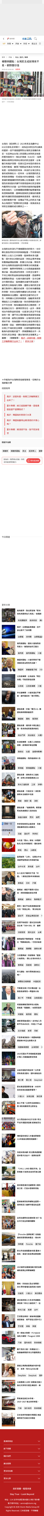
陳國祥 (20, 669)
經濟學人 (32, 451)
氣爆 (29, 1309)
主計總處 (21, 1030)
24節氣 (33, 850)
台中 (38, 866)
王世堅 (20, 1326)
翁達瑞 (28, 965)
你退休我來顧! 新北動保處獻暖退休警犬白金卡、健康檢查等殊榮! (29, 1154)
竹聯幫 (28, 997)
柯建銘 (20, 1014)
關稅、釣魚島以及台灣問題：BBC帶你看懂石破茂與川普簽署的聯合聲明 (29, 1285)
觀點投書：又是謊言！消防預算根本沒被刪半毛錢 (29, 793)
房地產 (30, 866)
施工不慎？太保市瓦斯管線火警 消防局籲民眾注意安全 (29, 1104)
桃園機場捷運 (23, 1047)
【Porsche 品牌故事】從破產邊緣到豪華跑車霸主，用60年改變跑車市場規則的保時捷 (29, 1236)
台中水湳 (21, 866)
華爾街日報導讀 (24, 981)
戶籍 (34, 883)
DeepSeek (38, 1080)
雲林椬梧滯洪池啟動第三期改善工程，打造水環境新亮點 (29, 1187)
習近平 (27, 833)
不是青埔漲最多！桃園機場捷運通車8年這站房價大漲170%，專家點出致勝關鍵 (29, 1039)
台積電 (20, 636)
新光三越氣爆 (23, 784)
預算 (20, 800)
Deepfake (22, 1375)
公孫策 (20, 686)
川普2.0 (21, 1096)
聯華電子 (37, 899)
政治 (17, 57)
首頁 (3, 57)
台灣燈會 (35, 1047)
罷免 (28, 718)
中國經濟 (37, 981)
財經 (25, 43)
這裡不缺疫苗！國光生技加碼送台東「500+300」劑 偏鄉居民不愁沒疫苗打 (29, 924)
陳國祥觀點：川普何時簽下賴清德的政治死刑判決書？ (29, 661)
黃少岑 (20, 997)
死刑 (31, 817)
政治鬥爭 (21, 735)
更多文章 (29, 341)
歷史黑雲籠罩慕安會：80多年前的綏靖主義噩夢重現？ (29, 1088)
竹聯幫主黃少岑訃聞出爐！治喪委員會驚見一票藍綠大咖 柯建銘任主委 (29, 990)
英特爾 (28, 636)
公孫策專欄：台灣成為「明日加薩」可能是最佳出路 (29, 678)
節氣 (20, 850)
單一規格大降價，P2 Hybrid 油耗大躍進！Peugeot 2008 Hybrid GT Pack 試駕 (28, 1334)
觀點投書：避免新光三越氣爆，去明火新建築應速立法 (28, 776)
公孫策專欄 (30, 686)
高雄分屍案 (22, 817)
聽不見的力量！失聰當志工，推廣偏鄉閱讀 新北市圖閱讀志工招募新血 (29, 1351)
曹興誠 (20, 899)
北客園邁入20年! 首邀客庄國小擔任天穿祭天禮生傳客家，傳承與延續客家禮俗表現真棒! (29, 1384)
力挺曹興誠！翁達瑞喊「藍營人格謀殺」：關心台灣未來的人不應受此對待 (29, 957)
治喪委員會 (38, 997)
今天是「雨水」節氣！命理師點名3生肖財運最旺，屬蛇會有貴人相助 (29, 842)
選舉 (40, 451)
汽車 (20, 1342)
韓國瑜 (20, 718)
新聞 (9, 43)
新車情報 (37, 1342)
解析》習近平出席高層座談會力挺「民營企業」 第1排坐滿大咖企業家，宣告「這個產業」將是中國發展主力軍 (29, 908)
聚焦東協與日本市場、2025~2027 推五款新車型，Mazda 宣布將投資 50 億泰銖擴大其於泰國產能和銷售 (29, 1400)
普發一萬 (27, 800)
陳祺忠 (20, 751)
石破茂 (20, 1293)
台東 (39, 932)
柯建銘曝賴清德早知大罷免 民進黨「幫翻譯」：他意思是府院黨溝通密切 (29, 1006)
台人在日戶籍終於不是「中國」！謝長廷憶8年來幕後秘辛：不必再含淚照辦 (28, 875)
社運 (28, 751)
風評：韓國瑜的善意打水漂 (19, 414)
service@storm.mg (28, 1503)
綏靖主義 (30, 1096)
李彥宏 (35, 833)
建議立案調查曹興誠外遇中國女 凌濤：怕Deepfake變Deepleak (29, 1367)
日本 (28, 883)
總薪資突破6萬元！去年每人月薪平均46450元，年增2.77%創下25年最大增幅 (29, 1022)
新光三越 (21, 1309)
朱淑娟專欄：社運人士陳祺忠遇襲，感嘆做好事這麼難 (29, 743)
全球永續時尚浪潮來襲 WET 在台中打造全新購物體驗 (29, 1219)
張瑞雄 (20, 768)
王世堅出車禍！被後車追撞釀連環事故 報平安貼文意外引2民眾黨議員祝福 (29, 1318)
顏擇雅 (28, 948)
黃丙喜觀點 (30, 653)
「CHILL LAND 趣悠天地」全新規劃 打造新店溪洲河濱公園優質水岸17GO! (29, 1170)
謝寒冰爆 (37, 948)
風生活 (34, 43)
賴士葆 (28, 1080)
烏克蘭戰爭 (22, 620)
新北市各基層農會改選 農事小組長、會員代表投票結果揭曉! (29, 1252)
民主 (24, 451)
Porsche (29, 1244)
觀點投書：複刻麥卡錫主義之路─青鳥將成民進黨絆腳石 (29, 727)
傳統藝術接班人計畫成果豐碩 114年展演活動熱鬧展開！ (29, 1137)
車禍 (28, 1326)
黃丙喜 (20, 653)
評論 (17, 43)
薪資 (29, 1030)
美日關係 (38, 1293)
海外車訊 (27, 1408)
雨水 (26, 850)
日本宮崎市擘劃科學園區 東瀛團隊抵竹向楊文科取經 (29, 1416)
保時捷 (20, 1244)
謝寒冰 (28, 899)
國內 (21, 57)
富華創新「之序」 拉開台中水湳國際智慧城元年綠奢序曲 (29, 858)
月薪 (36, 1030)
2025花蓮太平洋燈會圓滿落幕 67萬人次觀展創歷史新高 (29, 1055)
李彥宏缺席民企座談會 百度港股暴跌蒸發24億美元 (29, 825)
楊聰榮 (17, 69)
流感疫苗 (21, 932)
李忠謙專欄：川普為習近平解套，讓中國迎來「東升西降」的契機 (29, 694)
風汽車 (38, 1244)
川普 (39, 653)
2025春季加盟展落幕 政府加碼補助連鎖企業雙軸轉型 (29, 1269)
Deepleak (32, 1375)
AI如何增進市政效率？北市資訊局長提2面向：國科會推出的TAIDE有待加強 (29, 1072)
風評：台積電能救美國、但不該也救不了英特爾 (29, 629)
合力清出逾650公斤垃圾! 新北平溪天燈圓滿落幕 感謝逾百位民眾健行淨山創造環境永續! (29, 1121)
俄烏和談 (33, 620)
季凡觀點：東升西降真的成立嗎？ (29, 973)
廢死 (38, 817)
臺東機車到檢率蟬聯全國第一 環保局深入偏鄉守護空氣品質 (29, 1203)
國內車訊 (27, 1342)
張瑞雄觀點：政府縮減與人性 (29, 758)
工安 (33, 784)
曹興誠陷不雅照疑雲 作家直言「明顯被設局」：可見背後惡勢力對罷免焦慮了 (29, 940)
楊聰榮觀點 (15, 451)
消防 (36, 800)
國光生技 (31, 932)
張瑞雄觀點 (30, 768)
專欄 (26, 57)
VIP (4, 43)
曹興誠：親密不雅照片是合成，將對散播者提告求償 (28, 891)
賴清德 (35, 718)
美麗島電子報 (31, 669)
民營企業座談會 (32, 915)
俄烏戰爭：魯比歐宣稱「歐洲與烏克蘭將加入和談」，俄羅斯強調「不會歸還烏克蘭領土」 (29, 612)
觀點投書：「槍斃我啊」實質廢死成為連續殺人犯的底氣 (29, 809)
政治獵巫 (31, 735)
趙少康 (20, 1080)
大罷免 (40, 735)
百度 (20, 833)
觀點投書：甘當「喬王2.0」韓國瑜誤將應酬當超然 (29, 711)
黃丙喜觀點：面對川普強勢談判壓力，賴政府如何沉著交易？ (29, 645)
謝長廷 (20, 883)
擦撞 (34, 1326)
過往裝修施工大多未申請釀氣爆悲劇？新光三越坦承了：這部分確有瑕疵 (29, 1302)
